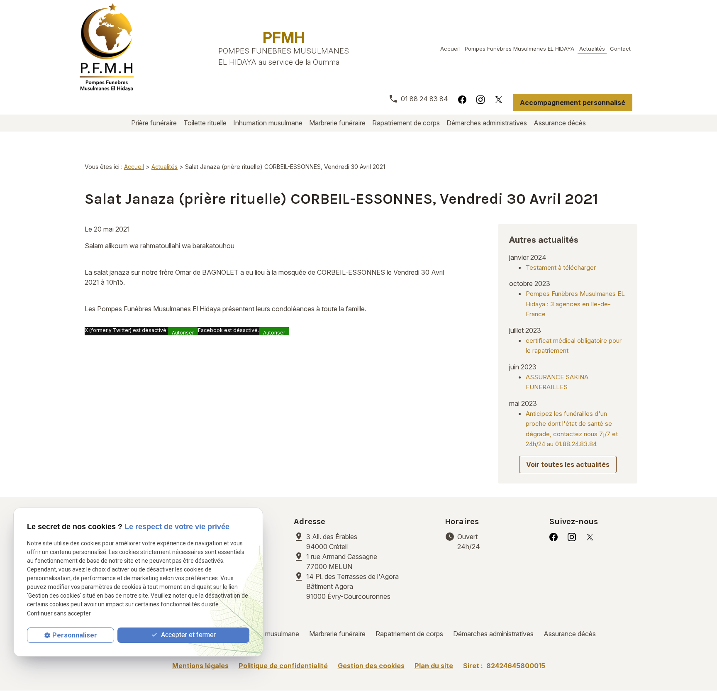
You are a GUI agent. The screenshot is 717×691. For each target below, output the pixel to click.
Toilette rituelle (205, 123)
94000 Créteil (332, 541)
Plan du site (434, 666)
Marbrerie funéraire (337, 123)
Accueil (450, 48)
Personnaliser (74, 635)
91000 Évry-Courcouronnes (352, 586)
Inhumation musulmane (267, 123)
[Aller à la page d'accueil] (107, 47)
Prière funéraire (154, 123)
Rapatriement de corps (406, 123)
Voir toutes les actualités (568, 464)
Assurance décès (560, 123)
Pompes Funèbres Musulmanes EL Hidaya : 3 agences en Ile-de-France (575, 304)
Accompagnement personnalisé (572, 102)
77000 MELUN (342, 561)
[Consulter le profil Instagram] (480, 99)
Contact (620, 48)
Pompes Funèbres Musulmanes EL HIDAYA (519, 48)
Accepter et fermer (187, 635)
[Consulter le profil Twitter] (499, 99)
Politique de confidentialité (283, 666)
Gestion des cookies (371, 666)
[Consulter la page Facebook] (462, 99)
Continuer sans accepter (59, 613)
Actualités (592, 48)
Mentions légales (200, 666)
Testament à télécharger (561, 267)
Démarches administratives (486, 123)
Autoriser (183, 332)
